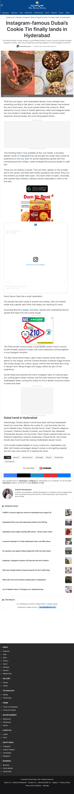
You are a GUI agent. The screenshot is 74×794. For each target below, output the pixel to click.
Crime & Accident (9, 710)
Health (5, 734)
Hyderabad (5, 12)
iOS (42, 483)
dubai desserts (27, 457)
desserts (16, 457)
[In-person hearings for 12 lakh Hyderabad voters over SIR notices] (68, 541)
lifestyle (48, 457)
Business (54, 12)
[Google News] (29, 468)
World (5, 664)
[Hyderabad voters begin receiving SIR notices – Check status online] (68, 531)
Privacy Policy (65, 782)
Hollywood (7, 722)
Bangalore (6, 756)
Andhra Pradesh (9, 750)
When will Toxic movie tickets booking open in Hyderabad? (24, 580)
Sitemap (46, 786)
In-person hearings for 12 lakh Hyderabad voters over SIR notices (26, 541)
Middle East (28, 12)
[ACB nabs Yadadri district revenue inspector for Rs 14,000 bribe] (68, 570)
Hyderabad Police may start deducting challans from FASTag (24, 522)
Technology (7, 698)
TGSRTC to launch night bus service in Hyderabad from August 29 (26, 512)
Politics (5, 661)
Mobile (5, 695)
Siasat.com (10, 17)
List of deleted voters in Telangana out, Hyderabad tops (22, 589)
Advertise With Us (44, 782)
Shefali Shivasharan (25, 46)
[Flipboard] (45, 468)
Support (55, 782)
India (21, 12)
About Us (7, 782)
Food (5, 737)
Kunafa (16, 346)
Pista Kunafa (59, 457)
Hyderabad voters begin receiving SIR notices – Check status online (27, 532)
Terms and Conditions (33, 786)
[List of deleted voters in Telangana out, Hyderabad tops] (68, 589)
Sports (47, 12)
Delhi (5, 658)
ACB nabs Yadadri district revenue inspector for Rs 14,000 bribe (26, 570)
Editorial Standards (19, 782)
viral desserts (9, 461)
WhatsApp (23, 481)
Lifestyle (19, 17)
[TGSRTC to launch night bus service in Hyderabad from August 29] (68, 512)
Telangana (14, 12)
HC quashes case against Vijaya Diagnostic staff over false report (26, 551)
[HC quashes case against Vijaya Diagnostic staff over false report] (68, 551)
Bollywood (7, 719)
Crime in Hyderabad (10, 707)
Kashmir (6, 670)
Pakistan (6, 667)
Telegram (32, 481)
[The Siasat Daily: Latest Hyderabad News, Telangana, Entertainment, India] (37, 5)
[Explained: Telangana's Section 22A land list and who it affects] (68, 560)
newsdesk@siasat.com (47, 607)
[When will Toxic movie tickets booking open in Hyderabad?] (68, 579)
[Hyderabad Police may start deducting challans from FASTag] (68, 522)
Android (35, 483)
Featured (6, 651)
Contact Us (32, 782)
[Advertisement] (37, 134)
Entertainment (38, 12)
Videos (67, 12)
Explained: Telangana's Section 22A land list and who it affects (25, 560)
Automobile (7, 771)
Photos (61, 12)
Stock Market (8, 768)
